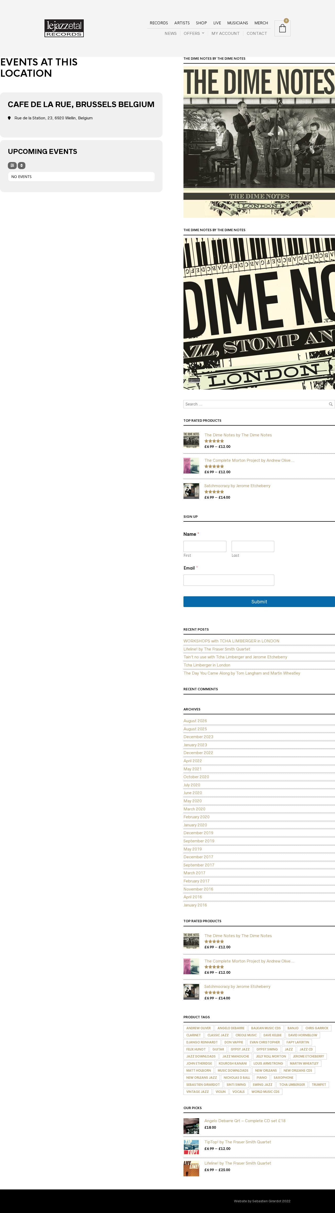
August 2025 (195, 729)
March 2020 (194, 809)
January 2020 (195, 825)
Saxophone (283, 1078)
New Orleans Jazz (201, 1078)
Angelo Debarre (230, 1028)
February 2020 (196, 817)
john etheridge (199, 1063)
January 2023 (195, 745)
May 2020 (192, 801)
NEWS (171, 33)
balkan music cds (266, 1028)
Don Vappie (234, 1042)
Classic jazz (218, 1035)
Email (190, 568)
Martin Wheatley (304, 1063)
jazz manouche (235, 1056)
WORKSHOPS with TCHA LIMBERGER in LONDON (231, 641)
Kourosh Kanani (233, 1063)
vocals (238, 1092)
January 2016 (195, 905)
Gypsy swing (267, 1049)
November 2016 (198, 889)
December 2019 (198, 833)
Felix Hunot (196, 1049)
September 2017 (198, 865)
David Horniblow (302, 1035)
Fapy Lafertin (298, 1042)
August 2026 (195, 721)
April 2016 (192, 897)
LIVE (217, 23)
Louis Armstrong (268, 1063)
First (187, 555)
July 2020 (191, 785)
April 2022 (192, 761)
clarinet (193, 1035)
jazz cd (306, 1049)
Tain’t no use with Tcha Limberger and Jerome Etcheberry (235, 657)
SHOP (201, 23)
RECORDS (159, 23)
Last (235, 555)
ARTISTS (182, 23)
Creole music (246, 1035)
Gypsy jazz (240, 1049)
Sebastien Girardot (203, 1085)
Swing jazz (262, 1085)
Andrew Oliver (198, 1028)
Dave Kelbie (273, 1035)
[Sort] (21, 165)
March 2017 (194, 873)
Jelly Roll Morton (271, 1056)
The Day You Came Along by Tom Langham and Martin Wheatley (241, 673)
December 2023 (198, 737)
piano (262, 1078)
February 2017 (196, 881)
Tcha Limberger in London (206, 665)
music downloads (233, 1070)
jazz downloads (201, 1056)
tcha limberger (292, 1085)
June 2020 (192, 793)
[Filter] (12, 165)
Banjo (293, 1028)
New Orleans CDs (298, 1070)
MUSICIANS (237, 23)
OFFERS (192, 33)
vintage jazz (197, 1092)
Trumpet (319, 1085)
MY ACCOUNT (225, 33)
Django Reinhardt (202, 1042)
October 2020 (196, 777)
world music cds (266, 1092)
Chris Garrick (316, 1028)
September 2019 (198, 841)
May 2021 (192, 769)
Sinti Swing (236, 1085)
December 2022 (198, 752)
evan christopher (265, 1042)
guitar (218, 1049)
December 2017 (198, 857)
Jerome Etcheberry (308, 1056)
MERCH (261, 23)
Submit (259, 601)
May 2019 (192, 849)
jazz (289, 1049)
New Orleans (266, 1070)
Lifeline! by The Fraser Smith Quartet (216, 649)
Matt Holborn (198, 1070)
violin (221, 1092)
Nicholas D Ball (237, 1078)
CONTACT (257, 33)
